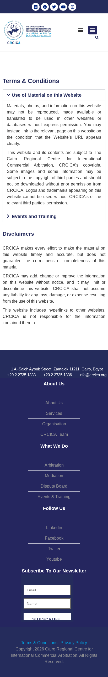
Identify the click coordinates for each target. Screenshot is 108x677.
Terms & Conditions (39, 642)
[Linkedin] (36, 7)
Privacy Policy (74, 642)
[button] (81, 30)
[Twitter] (54, 7)
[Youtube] (63, 7)
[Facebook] (45, 7)
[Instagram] (72, 7)
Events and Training (34, 216)
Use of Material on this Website (47, 95)
